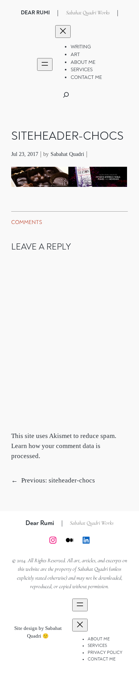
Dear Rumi (35, 12)
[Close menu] (63, 31)
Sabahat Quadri (67, 154)
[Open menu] (45, 64)
